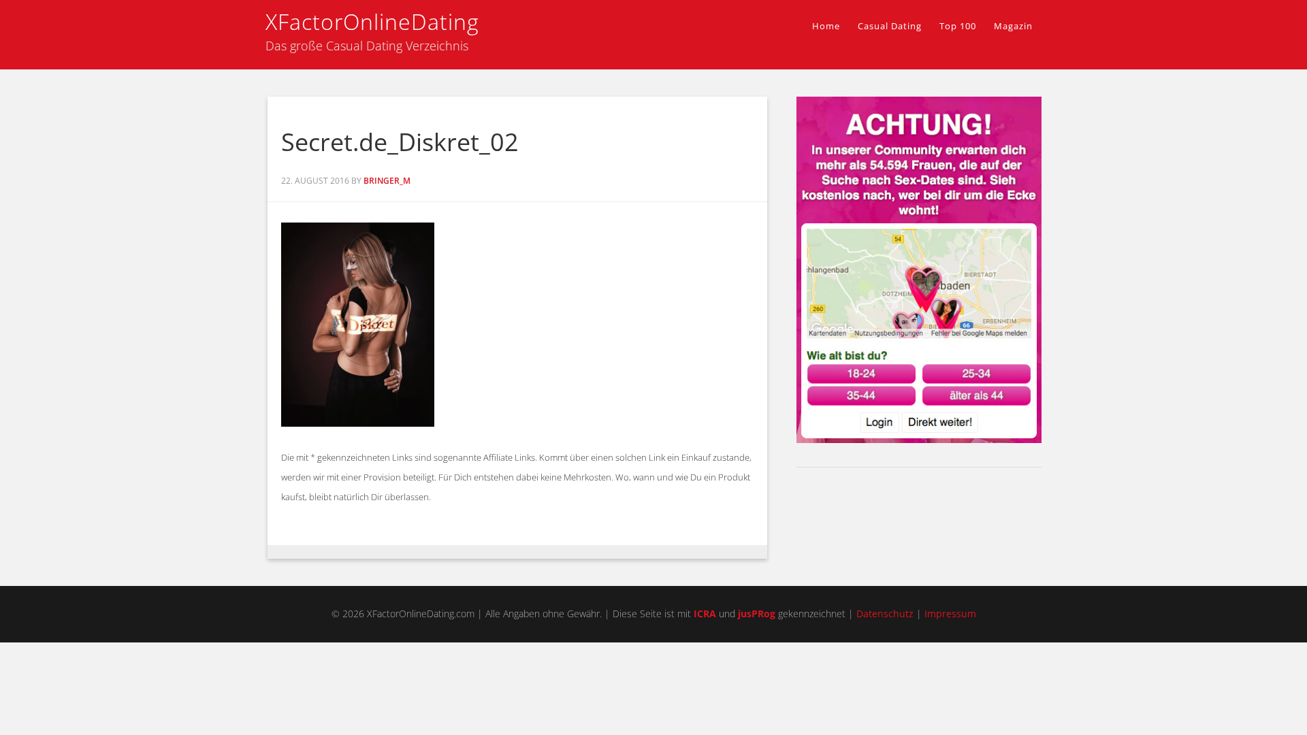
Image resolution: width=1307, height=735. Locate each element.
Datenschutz (885, 613)
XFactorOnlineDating (372, 21)
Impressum (950, 613)
